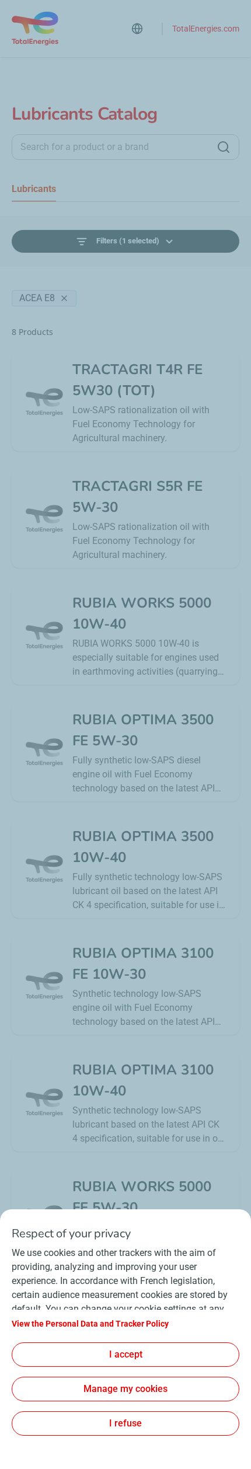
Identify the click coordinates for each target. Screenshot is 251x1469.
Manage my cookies (125, 1388)
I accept (125, 1354)
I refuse (125, 1423)
